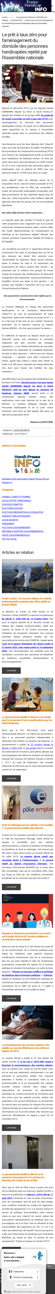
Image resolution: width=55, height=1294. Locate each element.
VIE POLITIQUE (9, 539)
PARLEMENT (8, 524)
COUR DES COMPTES (12, 504)
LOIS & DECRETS (21, 430)
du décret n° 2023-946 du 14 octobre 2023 (25, 619)
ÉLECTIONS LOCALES (12, 508)
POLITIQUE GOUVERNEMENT (16, 527)
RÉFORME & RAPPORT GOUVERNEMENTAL (23, 531)
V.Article (47, 975)
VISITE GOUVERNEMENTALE (16, 535)
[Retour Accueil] (25, 6)
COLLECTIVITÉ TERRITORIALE (16, 500)
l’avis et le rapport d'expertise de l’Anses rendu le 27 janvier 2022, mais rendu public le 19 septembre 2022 (27, 647)
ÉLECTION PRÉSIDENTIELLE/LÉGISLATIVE (22, 512)
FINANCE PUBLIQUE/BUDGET (16, 516)
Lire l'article (11, 670)
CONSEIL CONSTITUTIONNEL (16, 497)
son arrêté (31, 748)
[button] (52, 5)
